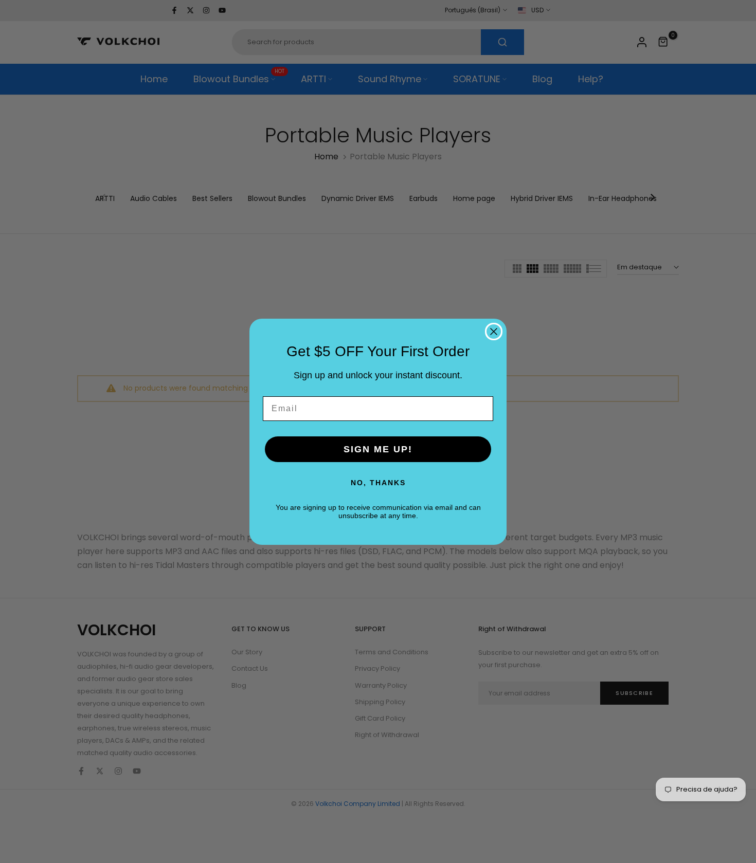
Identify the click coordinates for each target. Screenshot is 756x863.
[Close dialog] (493, 331)
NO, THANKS (378, 483)
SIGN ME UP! (378, 449)
